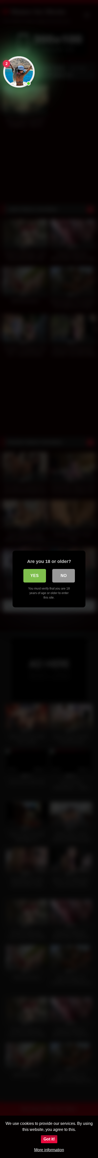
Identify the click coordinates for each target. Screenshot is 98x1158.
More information (49, 1150)
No (64, 575)
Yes (34, 575)
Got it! (49, 1139)
